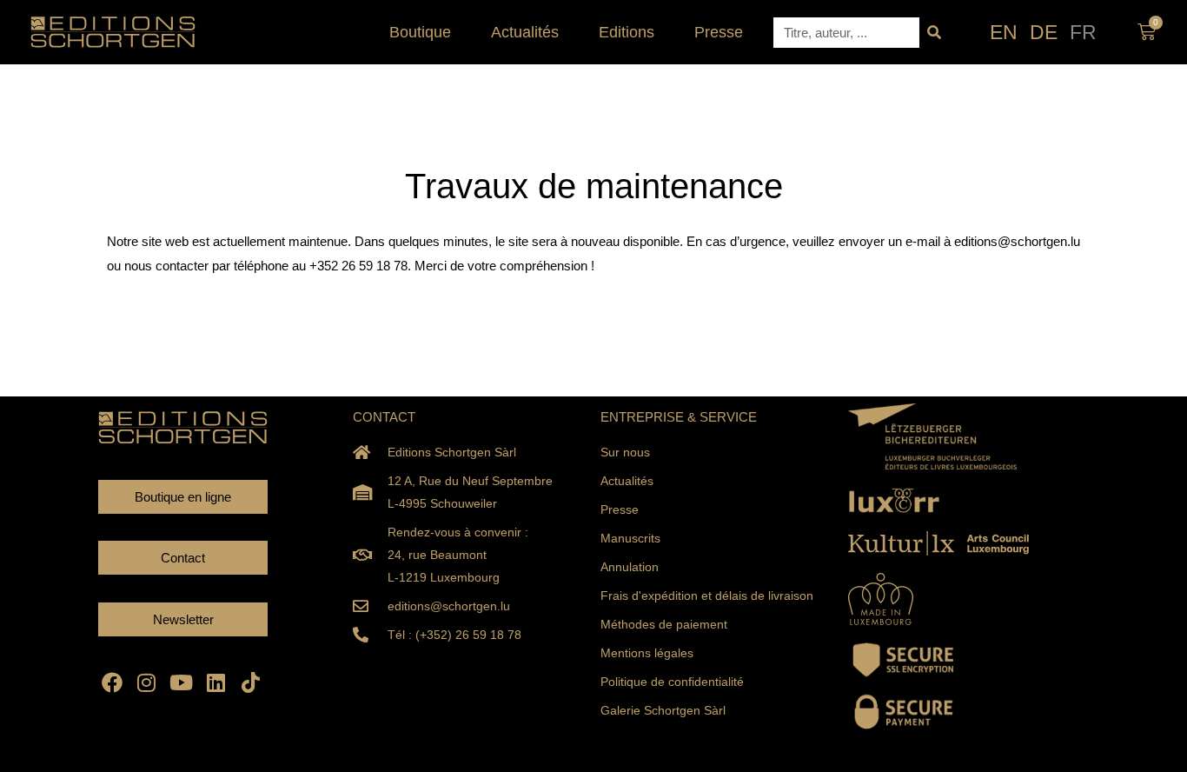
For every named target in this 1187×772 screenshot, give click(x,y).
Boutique (420, 32)
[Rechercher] (934, 32)
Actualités (525, 32)
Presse (718, 32)
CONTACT (384, 416)
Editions (626, 32)
